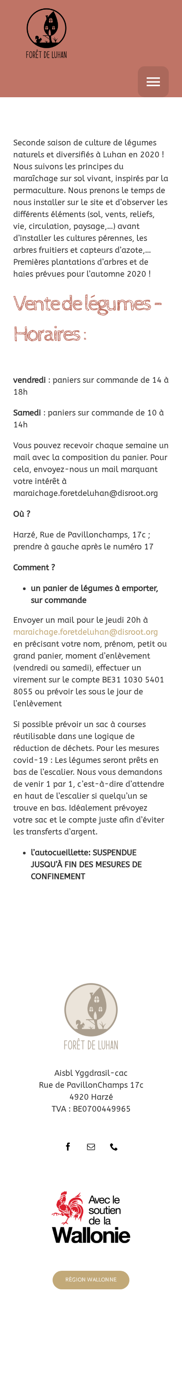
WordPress (134, 1337)
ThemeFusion (145, 1329)
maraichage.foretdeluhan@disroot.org (85, 632)
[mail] (91, 1146)
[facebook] (68, 1146)
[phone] (114, 1146)
